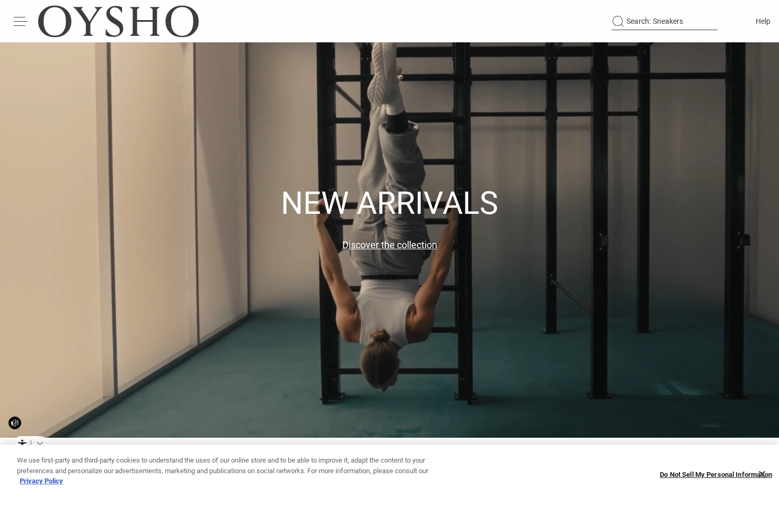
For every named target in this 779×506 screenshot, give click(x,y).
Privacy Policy (41, 481)
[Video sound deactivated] (14, 423)
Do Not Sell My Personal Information (716, 474)
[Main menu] (21, 21)
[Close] (762, 474)
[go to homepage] (118, 21)
